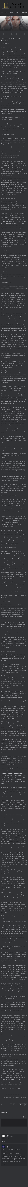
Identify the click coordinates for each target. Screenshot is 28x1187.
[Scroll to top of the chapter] (23, 1104)
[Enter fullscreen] (15, 34)
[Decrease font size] (2, 34)
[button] (11, 1104)
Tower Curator (5, 43)
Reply (4, 1141)
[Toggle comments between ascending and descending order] (25, 1131)
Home (6, 12)
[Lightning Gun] (25, 34)
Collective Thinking (6, 38)
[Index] (14, 1104)
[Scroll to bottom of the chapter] (23, 34)
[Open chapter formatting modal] (12, 34)
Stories (16, 12)
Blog (11, 12)
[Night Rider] (20, 34)
